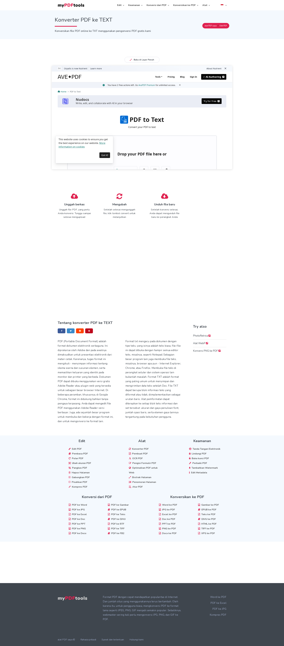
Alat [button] (204, 5)
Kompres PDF (218, 615)
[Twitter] (70, 330)
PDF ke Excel (218, 603)
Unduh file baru (164, 204)
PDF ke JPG (219, 609)
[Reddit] (80, 330)
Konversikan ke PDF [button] (184, 5)
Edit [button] (119, 5)
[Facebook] (61, 330)
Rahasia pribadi (88, 639)
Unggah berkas (74, 204)
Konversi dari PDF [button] (157, 5)
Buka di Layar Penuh (143, 59)
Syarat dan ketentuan (113, 639)
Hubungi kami (136, 639)
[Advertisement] (142, 45)
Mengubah (119, 204)
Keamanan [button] (134, 5)
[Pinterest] (89, 330)
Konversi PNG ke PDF (205, 351)
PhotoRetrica (200, 335)
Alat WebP (199, 343)
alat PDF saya (211, 25)
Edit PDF (223, 25)
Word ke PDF (218, 597)
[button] (223, 5)
